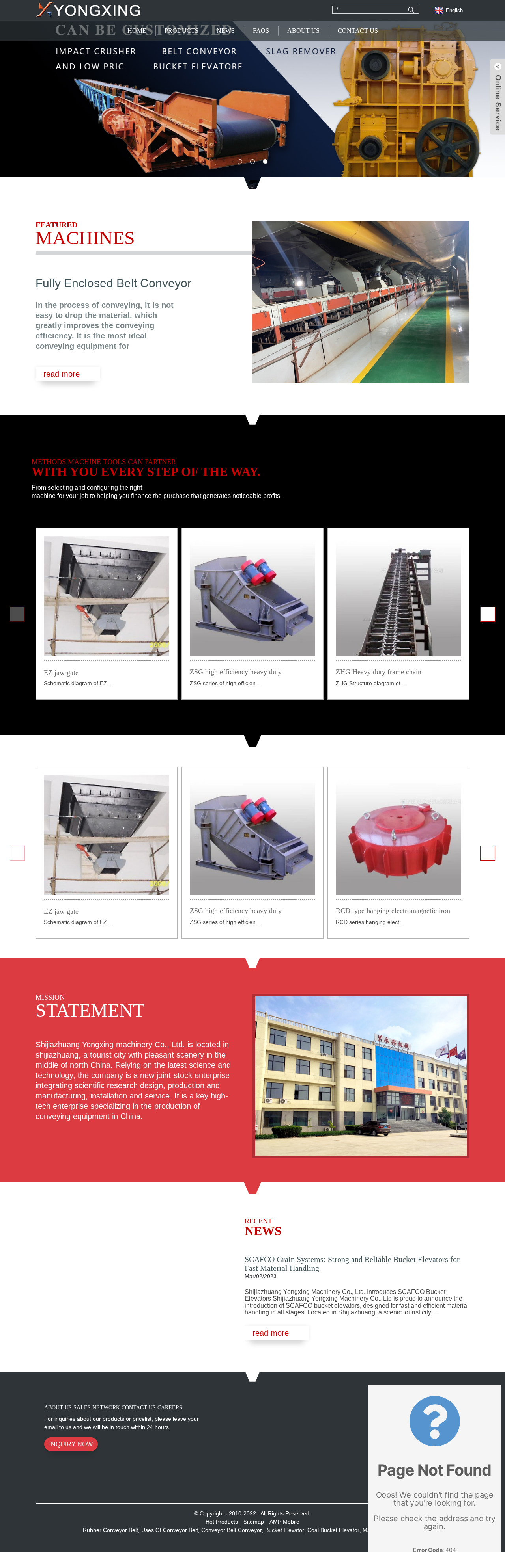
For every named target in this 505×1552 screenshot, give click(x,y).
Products (181, 30)
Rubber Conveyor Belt (110, 1530)
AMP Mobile (284, 1522)
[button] (51, 94)
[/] (411, 9)
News (226, 30)
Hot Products (222, 1522)
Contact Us (358, 30)
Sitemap (253, 1522)
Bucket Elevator (284, 1530)
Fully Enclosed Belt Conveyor (113, 283)
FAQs (261, 30)
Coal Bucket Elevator (333, 1530)
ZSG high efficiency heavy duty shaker (236, 672)
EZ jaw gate (61, 673)
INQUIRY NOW (71, 1444)
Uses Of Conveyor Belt (169, 1530)
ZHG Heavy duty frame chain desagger (378, 672)
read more (61, 374)
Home (136, 30)
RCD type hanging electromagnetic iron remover (393, 911)
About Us (303, 30)
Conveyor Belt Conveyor (231, 1530)
